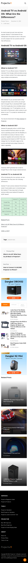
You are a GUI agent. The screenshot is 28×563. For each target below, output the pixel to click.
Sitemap (3, 556)
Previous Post (10, 251)
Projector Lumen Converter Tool (9, 514)
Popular (14, 304)
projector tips (11, 239)
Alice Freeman (15, 340)
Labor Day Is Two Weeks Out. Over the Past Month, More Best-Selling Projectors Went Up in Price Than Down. (18, 313)
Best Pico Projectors (6, 525)
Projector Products (6, 502)
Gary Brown (14, 330)
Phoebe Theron (8, 483)
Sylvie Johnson (15, 347)
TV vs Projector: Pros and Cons (12, 453)
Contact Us (10, 556)
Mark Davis (7, 404)
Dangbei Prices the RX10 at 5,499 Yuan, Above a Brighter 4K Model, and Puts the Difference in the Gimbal (18, 325)
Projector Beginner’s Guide (8, 499)
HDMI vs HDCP (5, 231)
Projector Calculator (6, 510)
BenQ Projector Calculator (8, 512)
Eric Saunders (15, 319)
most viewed (22, 305)
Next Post (6, 264)
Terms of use (4, 540)
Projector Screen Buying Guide (9, 527)
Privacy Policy (4, 538)
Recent (5, 304)
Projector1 (13, 554)
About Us (3, 535)
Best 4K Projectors (6, 522)
